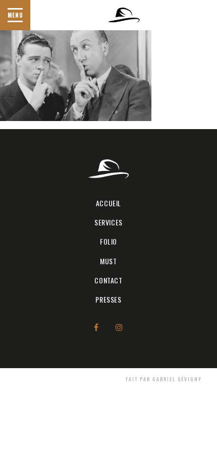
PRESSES (108, 299)
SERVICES (108, 222)
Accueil (108, 203)
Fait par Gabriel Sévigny (164, 379)
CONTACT (108, 280)
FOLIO (108, 241)
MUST (108, 261)
